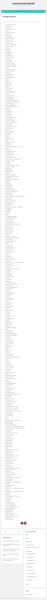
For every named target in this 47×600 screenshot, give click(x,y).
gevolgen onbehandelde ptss (10, 105)
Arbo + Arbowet (8, 465)
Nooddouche (7, 254)
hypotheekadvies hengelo (10, 160)
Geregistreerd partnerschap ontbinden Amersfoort (14, 428)
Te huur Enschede (8, 431)
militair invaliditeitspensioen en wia (11, 106)
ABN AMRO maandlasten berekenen (11, 516)
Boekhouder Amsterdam (9, 463)
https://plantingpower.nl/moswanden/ (12, 165)
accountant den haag (9, 97)
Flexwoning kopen (8, 193)
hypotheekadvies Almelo (9, 188)
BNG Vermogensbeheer (9, 119)
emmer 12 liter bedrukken (10, 166)
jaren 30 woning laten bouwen (10, 24)
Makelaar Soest (8, 49)
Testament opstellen (9, 423)
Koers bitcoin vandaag (9, 366)
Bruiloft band (7, 72)
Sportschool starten (9, 400)
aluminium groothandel (9, 346)
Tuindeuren (7, 386)
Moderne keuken (8, 83)
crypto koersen (8, 163)
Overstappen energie (9, 245)
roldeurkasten (7, 271)
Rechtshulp (7, 267)
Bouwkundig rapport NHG (9, 438)
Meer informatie (8, 210)
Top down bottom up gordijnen (10, 64)
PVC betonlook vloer (9, 462)
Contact (26, 534)
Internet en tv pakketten (9, 299)
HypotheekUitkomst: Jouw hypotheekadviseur (13, 491)
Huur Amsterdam (8, 250)
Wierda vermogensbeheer (10, 139)
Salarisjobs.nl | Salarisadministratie (11, 449)
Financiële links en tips (9, 452)
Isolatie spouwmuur (8, 446)
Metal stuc (7, 380)
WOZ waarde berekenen (9, 154)
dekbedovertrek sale (9, 52)
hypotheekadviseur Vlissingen (10, 126)
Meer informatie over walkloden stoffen (12, 224)
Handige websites (28, 541)
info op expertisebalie (9, 502)
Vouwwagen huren (8, 270)
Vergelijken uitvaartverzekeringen (11, 406)
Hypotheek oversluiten (9, 225)
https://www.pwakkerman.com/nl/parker (12, 420)
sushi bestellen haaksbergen (10, 282)
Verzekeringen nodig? (9, 46)
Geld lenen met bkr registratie (10, 157)
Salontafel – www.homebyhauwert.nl (11, 287)
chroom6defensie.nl (8, 111)
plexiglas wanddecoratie (9, 95)
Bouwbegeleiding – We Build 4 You (11, 432)
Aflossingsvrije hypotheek (31, 553)
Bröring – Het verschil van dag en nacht (12, 179)
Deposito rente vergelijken (10, 120)
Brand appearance (8, 475)
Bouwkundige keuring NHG (10, 293)
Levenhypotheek (29, 566)
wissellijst (7, 140)
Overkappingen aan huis (9, 247)
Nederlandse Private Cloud (10, 32)
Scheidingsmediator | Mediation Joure (12, 455)
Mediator (6, 349)
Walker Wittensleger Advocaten (11, 425)
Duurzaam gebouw (8, 403)
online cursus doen (8, 123)
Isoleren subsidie (8, 233)
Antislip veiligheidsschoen (10, 71)
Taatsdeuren (7, 136)
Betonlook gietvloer (8, 55)
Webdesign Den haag (9, 74)
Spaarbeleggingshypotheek (31, 576)
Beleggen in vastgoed (9, 242)
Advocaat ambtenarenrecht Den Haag (12, 102)
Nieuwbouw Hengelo (9, 445)
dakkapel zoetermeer (9, 40)
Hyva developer (8, 149)
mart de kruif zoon (8, 43)
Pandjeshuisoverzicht (9, 341)
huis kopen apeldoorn (9, 228)
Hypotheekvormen (28, 551)
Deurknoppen (7, 182)
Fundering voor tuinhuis (9, 57)
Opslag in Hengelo (8, 323)
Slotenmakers (7, 173)
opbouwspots (7, 326)
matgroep (7, 329)
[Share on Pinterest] (25, 524)
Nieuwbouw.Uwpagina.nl (9, 519)
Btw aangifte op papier (9, 153)
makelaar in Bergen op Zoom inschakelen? (13, 159)
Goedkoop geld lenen (9, 41)
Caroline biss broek (8, 197)
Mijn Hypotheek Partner (23, 3)
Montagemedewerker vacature (11, 117)
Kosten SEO (7, 80)
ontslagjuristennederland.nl (10, 251)
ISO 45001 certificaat (9, 125)
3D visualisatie (7, 361)
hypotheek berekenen (9, 128)
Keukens (6, 290)
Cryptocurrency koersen (9, 315)
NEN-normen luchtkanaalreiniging (11, 122)
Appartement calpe (8, 511)
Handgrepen (7, 86)
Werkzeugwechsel (8, 302)
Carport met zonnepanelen (10, 92)
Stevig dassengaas (8, 353)
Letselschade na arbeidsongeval (11, 100)
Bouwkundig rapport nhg (9, 509)
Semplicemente (19, 598)
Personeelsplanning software (10, 378)
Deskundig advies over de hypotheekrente (13, 482)
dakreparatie (7, 347)
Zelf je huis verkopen (9, 421)
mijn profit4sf (7, 500)
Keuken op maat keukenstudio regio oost (12, 394)
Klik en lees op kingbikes (9, 508)
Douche (6, 244)
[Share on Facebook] (22, 524)
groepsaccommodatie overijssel (11, 284)
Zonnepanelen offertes (9, 415)
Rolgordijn (7, 68)
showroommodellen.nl (9, 230)
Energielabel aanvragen (9, 318)
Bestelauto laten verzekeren (10, 236)
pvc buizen (7, 253)
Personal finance (8, 486)
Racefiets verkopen (8, 324)
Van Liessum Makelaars (9, 466)
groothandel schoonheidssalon (11, 241)
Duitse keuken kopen (9, 355)
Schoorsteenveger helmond (10, 91)
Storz (6, 417)
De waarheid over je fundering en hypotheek (11, 541)
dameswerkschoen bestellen (10, 66)
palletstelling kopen (8, 208)
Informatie (27, 584)
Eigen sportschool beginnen (10, 398)
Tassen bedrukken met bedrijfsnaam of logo (13, 477)
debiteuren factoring (9, 194)
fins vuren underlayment (9, 258)
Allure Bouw (7, 316)
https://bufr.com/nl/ (8, 264)
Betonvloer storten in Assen (10, 200)
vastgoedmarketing (8, 37)
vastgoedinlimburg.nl (9, 171)
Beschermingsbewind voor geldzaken (12, 237)
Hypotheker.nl (7, 494)
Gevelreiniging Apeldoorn (10, 392)
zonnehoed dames (8, 273)
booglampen (7, 352)
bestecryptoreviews (9, 298)
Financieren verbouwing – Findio (11, 409)
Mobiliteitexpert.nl (8, 85)
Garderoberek (7, 397)
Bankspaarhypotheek (30, 560)
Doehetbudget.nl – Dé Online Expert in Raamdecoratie (15, 426)
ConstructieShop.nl (8, 358)
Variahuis (6, 448)
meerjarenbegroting (9, 332)
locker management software (10, 151)
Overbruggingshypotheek (31, 573)
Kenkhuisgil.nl (7, 483)
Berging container (8, 168)
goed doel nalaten (8, 34)
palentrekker (7, 281)
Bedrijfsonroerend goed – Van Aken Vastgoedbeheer (15, 196)
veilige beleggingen (8, 185)
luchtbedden (7, 213)
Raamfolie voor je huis (9, 219)
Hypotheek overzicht (9, 441)
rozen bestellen (8, 307)
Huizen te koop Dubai (9, 88)
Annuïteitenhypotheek (30, 557)
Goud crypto (7, 129)
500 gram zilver (8, 137)
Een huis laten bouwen (9, 457)
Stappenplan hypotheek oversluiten (32, 547)
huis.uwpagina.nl (8, 336)
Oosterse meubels (8, 412)
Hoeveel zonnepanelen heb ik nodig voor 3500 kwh (14, 262)
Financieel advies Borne (9, 343)
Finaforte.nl (7, 489)
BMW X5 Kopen (8, 180)
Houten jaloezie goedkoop (10, 69)
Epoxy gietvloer (8, 205)
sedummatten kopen (9, 239)
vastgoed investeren (9, 377)
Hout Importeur (8, 304)
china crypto (7, 278)
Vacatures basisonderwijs (10, 98)
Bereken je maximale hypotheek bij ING (12, 496)
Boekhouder (7, 321)
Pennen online (7, 363)
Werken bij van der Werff (9, 203)
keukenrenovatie (8, 81)
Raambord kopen (8, 145)
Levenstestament (8, 404)
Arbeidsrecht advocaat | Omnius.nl (11, 335)
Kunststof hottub (8, 381)
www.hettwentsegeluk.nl (9, 77)
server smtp (7, 370)
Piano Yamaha (7, 261)
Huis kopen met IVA (8, 364)
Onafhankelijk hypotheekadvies (11, 383)
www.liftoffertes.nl (8, 177)
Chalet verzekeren (8, 285)
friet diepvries (7, 78)
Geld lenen (7, 30)
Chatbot (6, 360)
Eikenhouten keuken (9, 435)
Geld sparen (7, 234)
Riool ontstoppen (8, 89)
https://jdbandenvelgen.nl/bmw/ (11, 216)
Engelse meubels (8, 350)
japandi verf (7, 148)
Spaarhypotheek (29, 579)
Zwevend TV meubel (9, 292)
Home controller (8, 51)
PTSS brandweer (8, 109)
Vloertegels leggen (8, 61)
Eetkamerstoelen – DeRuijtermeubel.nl (12, 357)
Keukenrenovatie (8, 451)
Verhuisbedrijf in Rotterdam (10, 174)
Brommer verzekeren (9, 454)
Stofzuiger (7, 47)
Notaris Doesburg (8, 27)
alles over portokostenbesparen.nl (11, 506)
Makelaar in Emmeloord (9, 231)
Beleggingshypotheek (30, 563)
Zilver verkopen (8, 134)
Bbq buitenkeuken (8, 114)
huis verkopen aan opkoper (10, 505)
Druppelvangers (8, 391)
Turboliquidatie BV (8, 497)
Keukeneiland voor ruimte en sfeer (11, 458)
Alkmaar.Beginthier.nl (9, 517)
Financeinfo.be (8, 492)
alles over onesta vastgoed (10, 503)
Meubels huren (8, 312)
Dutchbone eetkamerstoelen (10, 460)
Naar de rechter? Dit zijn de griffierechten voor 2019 (14, 488)
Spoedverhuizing (8, 256)
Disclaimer (27, 538)
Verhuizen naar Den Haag (9, 514)
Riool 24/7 (7, 418)
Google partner (8, 471)
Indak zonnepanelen (8, 414)
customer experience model (10, 259)
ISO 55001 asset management (10, 474)
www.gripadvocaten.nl (9, 429)
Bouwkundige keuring (9, 330)
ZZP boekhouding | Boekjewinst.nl (11, 333)
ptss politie (7, 108)
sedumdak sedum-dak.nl (9, 387)
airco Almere (7, 94)
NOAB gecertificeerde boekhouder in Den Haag (13, 146)
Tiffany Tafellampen (8, 395)
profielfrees (7, 344)
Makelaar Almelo (8, 443)
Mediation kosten (8, 338)
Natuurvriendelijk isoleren (10, 248)
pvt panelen (7, 296)
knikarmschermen (8, 227)
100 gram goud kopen (9, 132)
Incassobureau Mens (9, 499)
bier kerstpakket (8, 112)
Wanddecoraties (8, 183)
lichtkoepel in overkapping (10, 142)
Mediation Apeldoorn (9, 384)
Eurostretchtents (8, 54)
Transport (7, 301)
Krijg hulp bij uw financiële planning (11, 191)
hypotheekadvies (8, 26)
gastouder (7, 309)
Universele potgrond (9, 275)
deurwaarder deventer (9, 276)
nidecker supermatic (9, 75)
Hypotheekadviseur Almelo (10, 190)
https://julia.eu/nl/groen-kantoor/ (11, 217)
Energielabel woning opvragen (10, 375)
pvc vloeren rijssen (8, 279)
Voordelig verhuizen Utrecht (10, 513)
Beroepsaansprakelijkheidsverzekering (12, 468)
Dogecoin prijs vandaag (9, 131)
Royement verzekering (9, 310)
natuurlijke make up (8, 115)
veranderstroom (8, 295)
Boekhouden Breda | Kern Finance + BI (12, 268)
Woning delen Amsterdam (10, 469)
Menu (3, 11)
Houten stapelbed (8, 288)
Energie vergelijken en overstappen (11, 408)
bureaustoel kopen (8, 389)
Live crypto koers (8, 369)
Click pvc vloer (7, 313)
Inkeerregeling (8, 143)
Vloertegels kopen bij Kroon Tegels (11, 176)
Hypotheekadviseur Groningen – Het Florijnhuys (14, 207)
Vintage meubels (8, 437)
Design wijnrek (7, 58)
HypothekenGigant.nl (29, 594)
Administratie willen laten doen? (11, 44)
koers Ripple (7, 162)
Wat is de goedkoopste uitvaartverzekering (13, 411)
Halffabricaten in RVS (9, 202)
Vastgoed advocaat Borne (10, 472)
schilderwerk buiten (8, 60)
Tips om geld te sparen (9, 156)
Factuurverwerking (8, 440)
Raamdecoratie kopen (9, 434)
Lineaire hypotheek (29, 570)
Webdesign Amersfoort (9, 103)
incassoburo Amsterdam (9, 29)
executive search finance (9, 38)
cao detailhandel (8, 35)
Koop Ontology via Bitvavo (10, 485)
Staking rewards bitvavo (9, 367)
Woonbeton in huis (8, 199)
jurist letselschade (8, 170)
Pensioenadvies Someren (10, 63)
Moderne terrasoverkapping (10, 401)
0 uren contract (8, 187)
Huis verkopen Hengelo (9, 220)
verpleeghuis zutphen (9, 306)
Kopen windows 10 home (9, 372)
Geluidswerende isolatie (9, 222)
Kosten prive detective (9, 340)
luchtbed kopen (8, 211)
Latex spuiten (7, 374)
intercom (6, 214)
